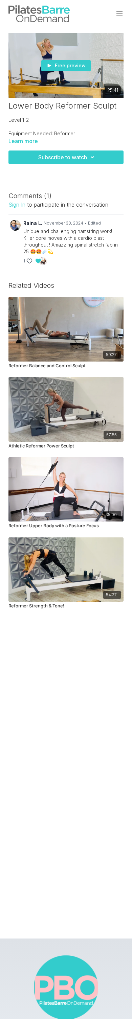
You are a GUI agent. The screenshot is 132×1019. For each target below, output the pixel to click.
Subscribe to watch (62, 157)
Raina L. (32, 223)
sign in (16, 204)
